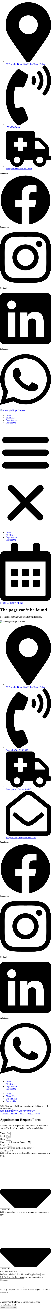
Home (8, 415)
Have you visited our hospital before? (16, 1148)
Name (3, 1133)
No (11, 1150)
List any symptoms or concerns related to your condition (25, 1289)
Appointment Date (8, 1271)
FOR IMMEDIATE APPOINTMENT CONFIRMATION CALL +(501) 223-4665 (20, 1112)
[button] (25, 477)
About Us (10, 417)
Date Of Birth (6, 1142)
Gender (3, 1145)
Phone (3, 1139)
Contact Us (11, 423)
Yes (5, 1150)
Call (14, 1305)
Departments (11, 420)
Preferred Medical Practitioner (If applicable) (20, 1274)
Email (3, 1136)
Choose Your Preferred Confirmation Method (20, 1302)
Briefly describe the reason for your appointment (21, 1277)
